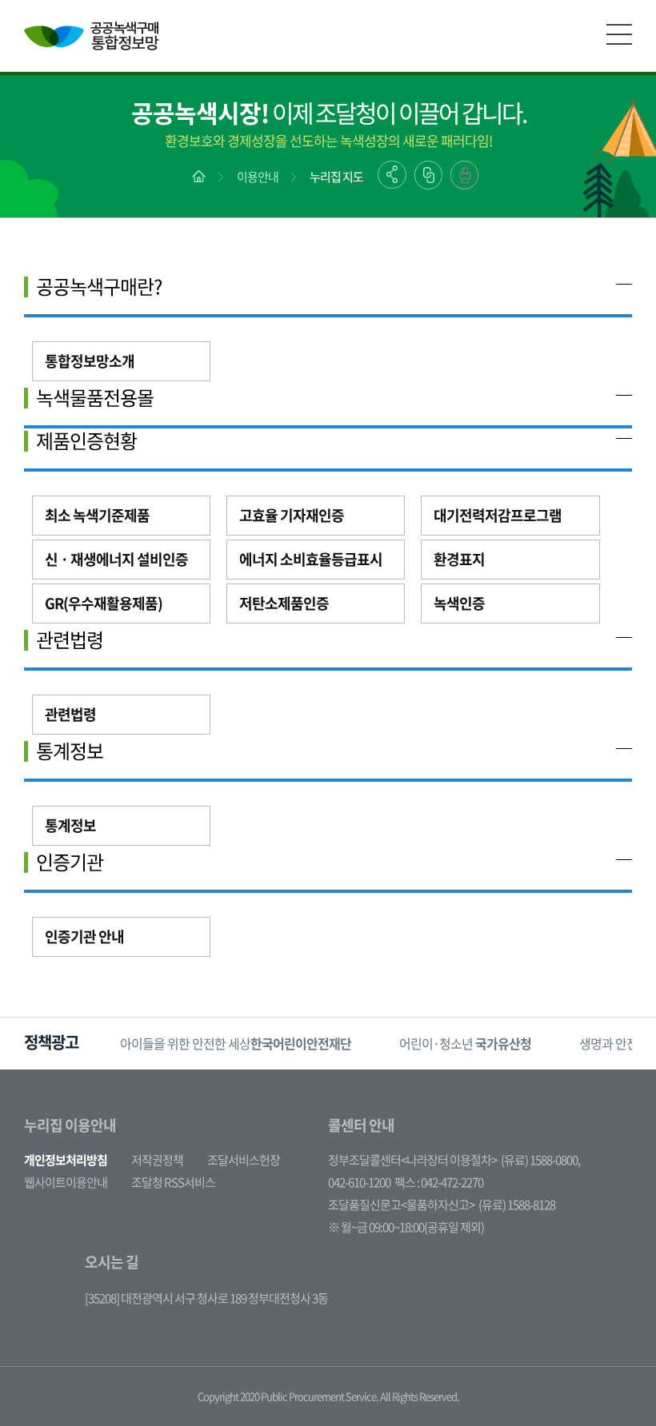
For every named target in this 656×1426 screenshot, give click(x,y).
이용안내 (257, 176)
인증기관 (69, 862)
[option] (235, 1044)
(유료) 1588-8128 (516, 1204)
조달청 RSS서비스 (173, 1182)
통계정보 (69, 751)
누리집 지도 (336, 176)
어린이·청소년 (465, 1043)
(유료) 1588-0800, (540, 1160)
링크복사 (428, 175)
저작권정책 (157, 1160)
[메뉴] (619, 34)
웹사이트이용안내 (65, 1182)
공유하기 (392, 175)
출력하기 (464, 175)
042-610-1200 (359, 1182)
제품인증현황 (86, 440)
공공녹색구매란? (99, 286)
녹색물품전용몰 (95, 397)
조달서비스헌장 (243, 1160)
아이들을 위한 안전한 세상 (235, 1043)
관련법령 (69, 639)
